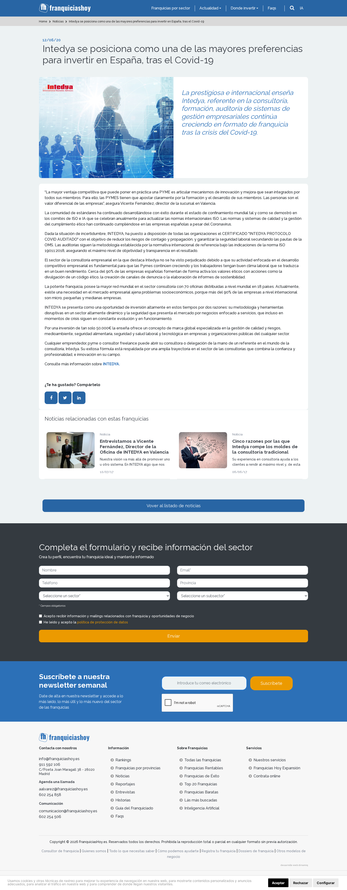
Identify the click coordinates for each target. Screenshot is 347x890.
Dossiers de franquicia (256, 851)
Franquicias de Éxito (201, 776)
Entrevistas (125, 792)
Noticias (122, 776)
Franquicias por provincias (138, 768)
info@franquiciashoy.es (59, 759)
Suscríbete (271, 683)
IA (301, 8)
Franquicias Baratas (201, 792)
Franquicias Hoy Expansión (277, 768)
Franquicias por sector (170, 8)
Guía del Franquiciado (134, 808)
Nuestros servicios (270, 760)
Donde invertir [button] (243, 8)
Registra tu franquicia (219, 851)
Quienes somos (94, 851)
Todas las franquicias (202, 760)
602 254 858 (50, 794)
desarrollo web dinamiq (294, 865)
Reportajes (125, 784)
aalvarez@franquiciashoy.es (63, 789)
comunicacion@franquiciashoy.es (68, 811)
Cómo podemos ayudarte (178, 851)
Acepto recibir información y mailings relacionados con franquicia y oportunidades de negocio (119, 616)
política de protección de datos (102, 622)
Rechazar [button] (300, 883)
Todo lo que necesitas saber (132, 851)
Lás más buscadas (200, 800)
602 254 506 (50, 816)
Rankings (123, 760)
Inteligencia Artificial (201, 808)
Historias (123, 800)
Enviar (173, 636)
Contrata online (267, 776)
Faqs (272, 8)
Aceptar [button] (278, 883)
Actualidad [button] (208, 8)
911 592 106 (49, 764)
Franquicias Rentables (203, 768)
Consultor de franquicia (60, 851)
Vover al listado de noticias (174, 505)
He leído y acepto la (86, 622)
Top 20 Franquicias (200, 784)
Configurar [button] (326, 883)
